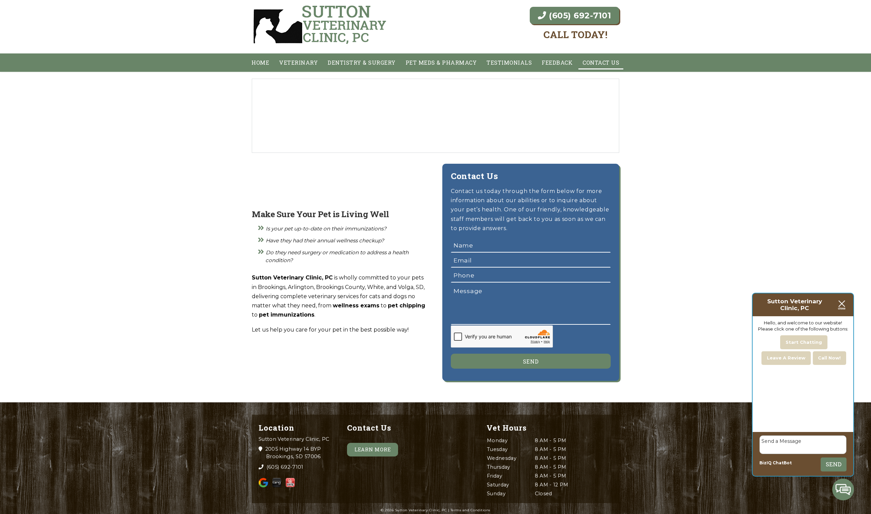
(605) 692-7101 (578, 15)
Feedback (557, 62)
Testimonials (509, 62)
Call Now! (829, 357)
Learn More (373, 449)
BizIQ (765, 462)
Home (260, 62)
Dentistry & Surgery (362, 62)
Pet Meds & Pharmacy (441, 62)
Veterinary (298, 62)
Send (833, 464)
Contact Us (600, 62)
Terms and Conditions (470, 510)
